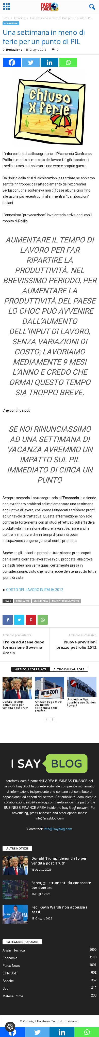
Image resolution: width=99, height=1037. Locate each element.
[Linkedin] (49, 62)
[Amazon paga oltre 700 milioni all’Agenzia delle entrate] (49, 688)
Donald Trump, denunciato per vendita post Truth (15, 705)
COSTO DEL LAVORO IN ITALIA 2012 (34, 590)
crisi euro (22, 600)
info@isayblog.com (58, 829)
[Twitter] (31, 62)
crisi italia (41, 600)
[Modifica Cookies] (10, 1027)
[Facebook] (12, 62)
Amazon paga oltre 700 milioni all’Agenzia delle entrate (48, 706)
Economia (19, 18)
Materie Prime (13, 996)
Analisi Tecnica (14, 950)
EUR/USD (10, 973)
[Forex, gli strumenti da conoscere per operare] (15, 889)
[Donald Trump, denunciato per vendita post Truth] (17, 688)
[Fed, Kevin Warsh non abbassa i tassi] (15, 914)
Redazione (14, 49)
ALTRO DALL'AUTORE (69, 669)
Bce (5, 988)
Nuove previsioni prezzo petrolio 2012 (76, 644)
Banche (8, 981)
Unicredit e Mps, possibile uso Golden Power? (81, 702)
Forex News (11, 966)
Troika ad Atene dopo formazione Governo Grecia (23, 647)
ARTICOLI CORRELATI (30, 669)
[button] (91, 7)
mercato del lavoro (65, 600)
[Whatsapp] (68, 62)
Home (6, 18)
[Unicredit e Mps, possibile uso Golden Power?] (81, 687)
